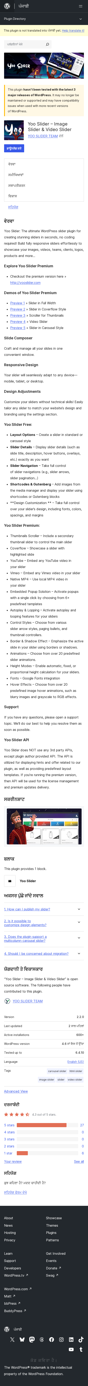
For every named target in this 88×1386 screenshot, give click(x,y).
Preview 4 (18, 322)
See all (79, 1161)
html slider (76, 1071)
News (8, 1225)
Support (10, 1261)
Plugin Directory (15, 18)
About (8, 1218)
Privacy (9, 1240)
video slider (75, 1079)
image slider (46, 1079)
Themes (52, 1225)
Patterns (52, 1240)
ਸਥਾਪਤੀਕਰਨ (16, 185)
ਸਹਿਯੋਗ (13, 207)
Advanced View (16, 1091)
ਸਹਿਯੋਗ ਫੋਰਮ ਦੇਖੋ (15, 1192)
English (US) (76, 1061)
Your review (13, 1161)
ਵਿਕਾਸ (12, 196)
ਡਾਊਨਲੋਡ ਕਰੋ (14, 148)
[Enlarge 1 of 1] (78, 812)
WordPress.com (18, 1289)
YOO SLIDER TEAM (43, 136)
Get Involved (56, 1253)
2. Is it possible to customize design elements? (25, 923)
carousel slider (57, 1071)
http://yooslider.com (25, 283)
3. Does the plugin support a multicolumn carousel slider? (25, 939)
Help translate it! (73, 30)
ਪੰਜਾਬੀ (18, 1329)
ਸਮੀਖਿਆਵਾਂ (16, 175)
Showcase (54, 1218)
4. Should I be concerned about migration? (36, 954)
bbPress (12, 1303)
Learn (8, 1253)
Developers (12, 1268)
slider (61, 1079)
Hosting (10, 1233)
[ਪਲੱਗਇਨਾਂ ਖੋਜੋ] (47, 44)
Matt (10, 1296)
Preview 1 (17, 303)
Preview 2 (17, 309)
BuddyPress (15, 1311)
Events (51, 1261)
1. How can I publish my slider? (27, 909)
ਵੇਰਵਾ (12, 164)
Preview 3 (17, 315)
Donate (53, 1268)
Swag (52, 1275)
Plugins (51, 1233)
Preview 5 (17, 328)
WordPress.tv (16, 1275)
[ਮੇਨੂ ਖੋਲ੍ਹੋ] (81, 6)
